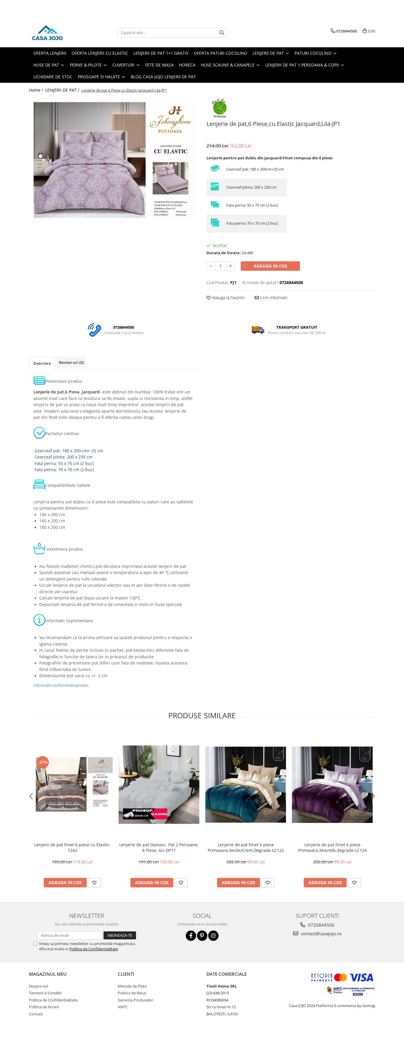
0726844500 (320, 925)
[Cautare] (221, 33)
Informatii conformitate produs (60, 685)
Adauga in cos (270, 266)
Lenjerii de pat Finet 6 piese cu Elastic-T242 (72, 847)
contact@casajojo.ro (321, 933)
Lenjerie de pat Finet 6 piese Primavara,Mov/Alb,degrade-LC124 (332, 847)
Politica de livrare (44, 1006)
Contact (36, 1014)
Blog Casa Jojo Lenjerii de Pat (163, 77)
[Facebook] (191, 936)
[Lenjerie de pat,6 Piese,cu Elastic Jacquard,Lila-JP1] (113, 160)
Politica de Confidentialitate (94, 949)
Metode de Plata (132, 986)
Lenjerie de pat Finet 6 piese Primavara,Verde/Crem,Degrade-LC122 (246, 847)
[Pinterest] (202, 936)
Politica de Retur (132, 993)
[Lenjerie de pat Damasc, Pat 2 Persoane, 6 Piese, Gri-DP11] (159, 784)
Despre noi (38, 986)
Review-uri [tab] (71, 362)
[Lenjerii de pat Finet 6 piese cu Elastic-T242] (72, 784)
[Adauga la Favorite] (94, 882)
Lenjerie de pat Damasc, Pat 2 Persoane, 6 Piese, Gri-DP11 (159, 847)
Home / (36, 90)
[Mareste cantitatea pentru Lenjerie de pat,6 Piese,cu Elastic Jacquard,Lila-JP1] (230, 266)
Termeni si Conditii (45, 993)
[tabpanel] (113, 160)
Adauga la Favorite (228, 297)
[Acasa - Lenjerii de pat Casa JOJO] (58, 32)
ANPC (123, 1006)
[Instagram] (213, 936)
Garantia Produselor (135, 1000)
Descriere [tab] (42, 363)
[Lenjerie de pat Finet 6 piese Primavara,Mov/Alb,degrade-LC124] (332, 784)
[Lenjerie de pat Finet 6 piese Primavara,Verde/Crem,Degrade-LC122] (245, 785)
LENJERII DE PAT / (62, 90)
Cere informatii (273, 297)
